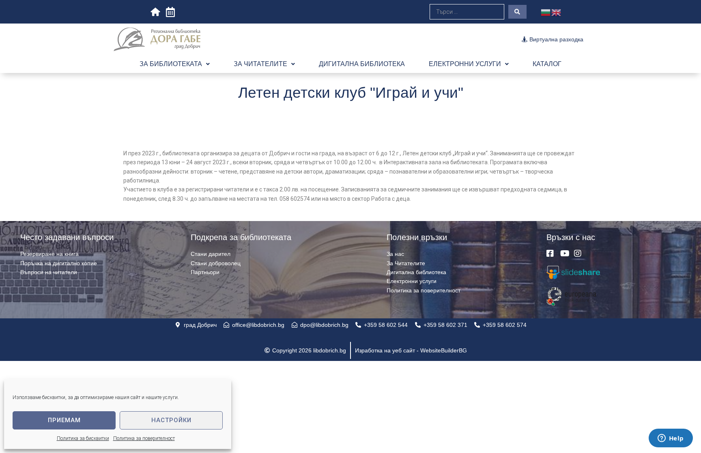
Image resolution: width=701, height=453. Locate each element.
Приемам (64, 420)
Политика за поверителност (144, 438)
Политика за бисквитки (83, 438)
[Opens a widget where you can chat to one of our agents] (670, 439)
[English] (556, 12)
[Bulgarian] (546, 12)
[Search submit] (517, 12)
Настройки (171, 420)
